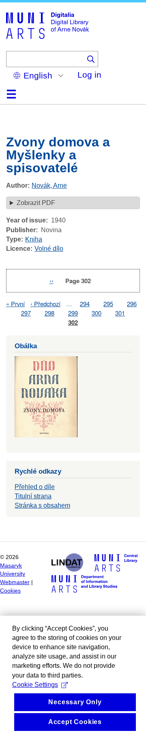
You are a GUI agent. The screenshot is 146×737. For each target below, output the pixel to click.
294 (85, 303)
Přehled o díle (35, 486)
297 (26, 313)
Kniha (33, 239)
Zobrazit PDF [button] (36, 202)
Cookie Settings (35, 684)
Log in (89, 74)
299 (73, 313)
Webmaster (15, 582)
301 (120, 313)
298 (49, 313)
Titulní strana (33, 496)
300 (96, 313)
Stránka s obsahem (42, 505)
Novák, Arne (49, 185)
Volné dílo (48, 248)
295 (108, 303)
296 (132, 303)
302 (73, 322)
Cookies (10, 591)
